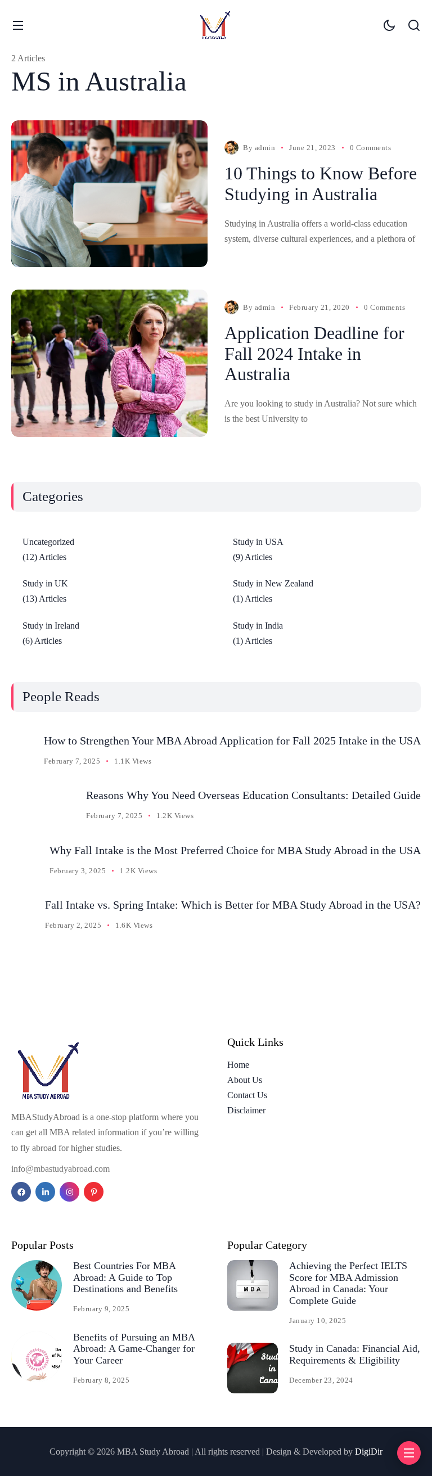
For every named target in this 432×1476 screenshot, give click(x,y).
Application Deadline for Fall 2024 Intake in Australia (314, 354)
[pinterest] (94, 1192)
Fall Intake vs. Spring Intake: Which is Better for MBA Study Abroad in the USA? (233, 905)
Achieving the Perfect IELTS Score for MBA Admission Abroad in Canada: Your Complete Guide (348, 1283)
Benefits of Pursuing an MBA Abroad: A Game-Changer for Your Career (134, 1348)
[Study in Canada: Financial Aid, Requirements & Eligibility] (252, 1368)
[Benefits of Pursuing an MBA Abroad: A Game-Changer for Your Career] (36, 1356)
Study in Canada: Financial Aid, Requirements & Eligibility (354, 1354)
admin (265, 147)
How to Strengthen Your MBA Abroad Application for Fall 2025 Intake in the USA (232, 740)
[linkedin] (45, 1192)
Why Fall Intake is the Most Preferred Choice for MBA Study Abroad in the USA (235, 850)
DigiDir (368, 1451)
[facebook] (21, 1192)
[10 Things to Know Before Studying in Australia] (109, 194)
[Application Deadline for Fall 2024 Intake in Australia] (109, 363)
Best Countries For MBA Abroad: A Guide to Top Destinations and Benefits (125, 1277)
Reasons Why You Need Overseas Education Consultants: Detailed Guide (253, 795)
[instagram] (69, 1192)
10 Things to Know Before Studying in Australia (320, 183)
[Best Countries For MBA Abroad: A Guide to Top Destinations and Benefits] (36, 1285)
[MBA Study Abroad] (216, 25)
